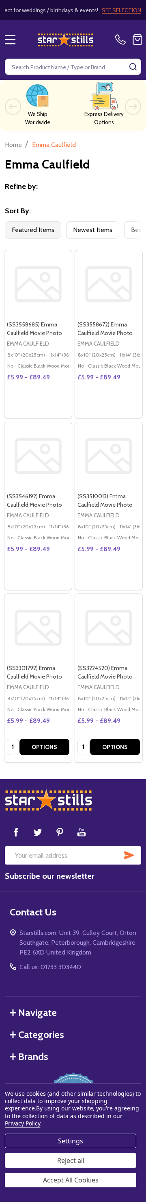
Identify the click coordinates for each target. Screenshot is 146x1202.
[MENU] (10, 39)
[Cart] (137, 39)
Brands (33, 1056)
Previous (13, 107)
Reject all (70, 1160)
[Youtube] (81, 832)
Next (133, 107)
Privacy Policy (22, 1123)
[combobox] (73, 67)
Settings (70, 1140)
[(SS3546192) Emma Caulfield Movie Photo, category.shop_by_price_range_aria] (38, 456)
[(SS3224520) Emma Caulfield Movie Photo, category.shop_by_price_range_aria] (108, 627)
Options (44, 747)
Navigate (37, 1012)
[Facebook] (16, 832)
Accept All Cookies (71, 1180)
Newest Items (92, 230)
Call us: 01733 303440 (50, 967)
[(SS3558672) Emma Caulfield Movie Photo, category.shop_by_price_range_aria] (108, 284)
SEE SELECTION (121, 10)
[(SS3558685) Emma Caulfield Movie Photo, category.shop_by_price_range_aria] (38, 284)
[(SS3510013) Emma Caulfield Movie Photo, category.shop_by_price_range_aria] (108, 456)
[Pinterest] (60, 832)
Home (13, 145)
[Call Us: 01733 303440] (122, 39)
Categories (41, 1034)
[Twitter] (38, 832)
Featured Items (33, 230)
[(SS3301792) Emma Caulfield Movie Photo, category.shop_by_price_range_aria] (38, 627)
